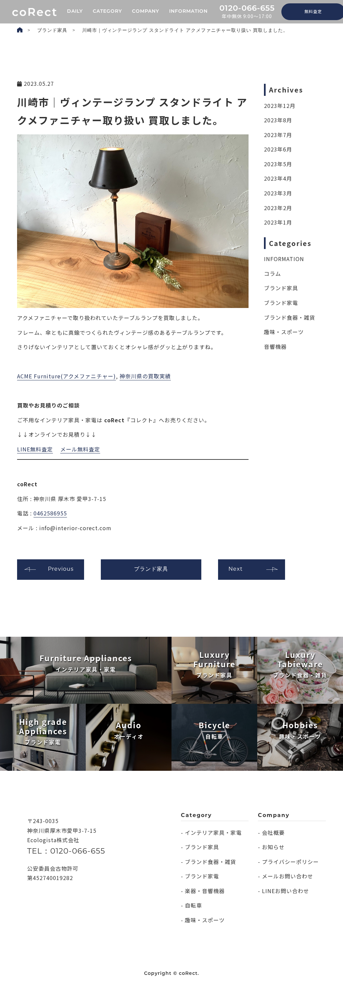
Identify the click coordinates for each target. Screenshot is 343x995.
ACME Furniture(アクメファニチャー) (66, 376)
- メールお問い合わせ (285, 876)
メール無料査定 (80, 449)
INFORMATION (188, 11)
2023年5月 (278, 164)
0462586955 (50, 513)
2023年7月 (278, 135)
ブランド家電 (281, 303)
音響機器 (275, 347)
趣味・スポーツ (284, 332)
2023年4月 (278, 178)
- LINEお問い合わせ (283, 891)
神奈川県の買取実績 (145, 376)
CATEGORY (107, 11)
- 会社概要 (271, 832)
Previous (61, 569)
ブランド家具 (52, 30)
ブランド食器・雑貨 (289, 317)
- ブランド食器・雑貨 (208, 862)
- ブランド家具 (200, 847)
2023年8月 (278, 120)
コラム (272, 273)
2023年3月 (278, 193)
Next (235, 569)
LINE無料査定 (35, 449)
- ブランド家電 (200, 876)
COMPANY (145, 11)
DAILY (75, 11)
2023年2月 (278, 208)
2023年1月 (278, 222)
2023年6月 (278, 149)
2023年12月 (279, 106)
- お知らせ (271, 847)
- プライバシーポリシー (288, 862)
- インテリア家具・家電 (211, 832)
